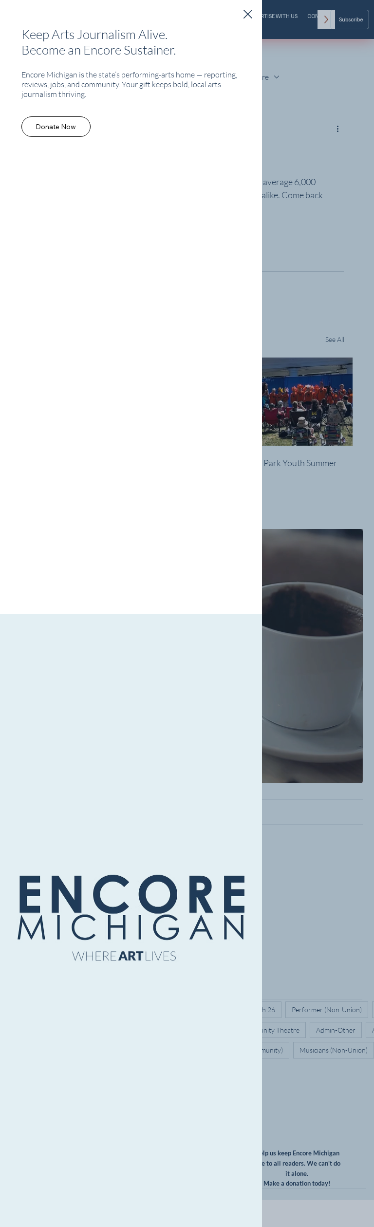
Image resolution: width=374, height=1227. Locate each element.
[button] (247, 14)
